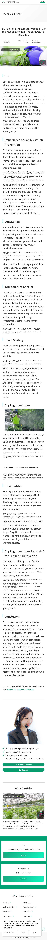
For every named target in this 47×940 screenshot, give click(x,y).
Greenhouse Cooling (24, 828)
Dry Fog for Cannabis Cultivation (20, 689)
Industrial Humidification (36, 41)
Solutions (6, 902)
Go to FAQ (23, 855)
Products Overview (9, 907)
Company (27, 916)
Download (6, 911)
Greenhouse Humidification (7, 41)
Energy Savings (26, 41)
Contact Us (23, 770)
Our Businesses (7, 916)
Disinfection (20, 40)
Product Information (23, 764)
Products (26, 902)
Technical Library (29, 907)
